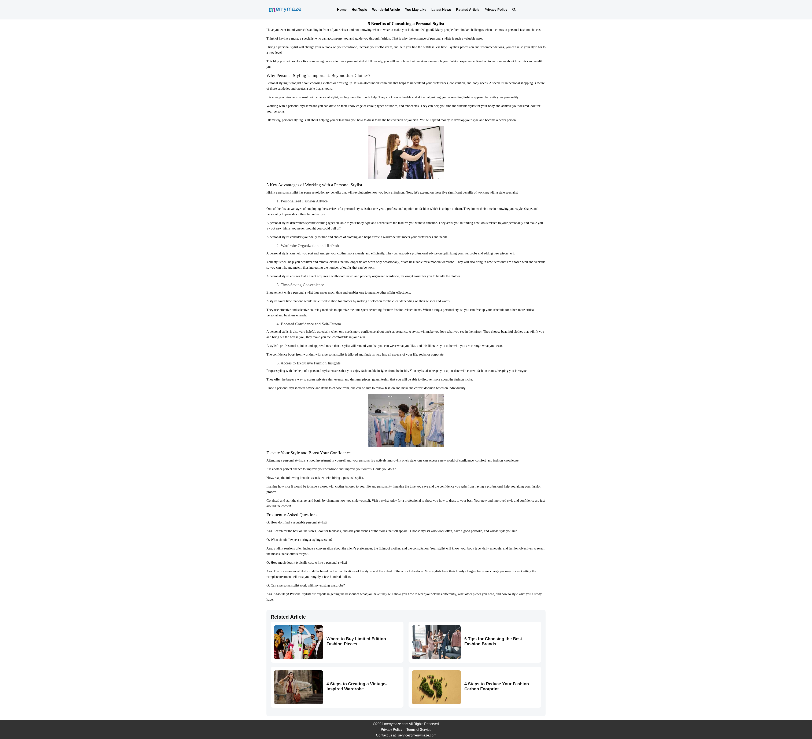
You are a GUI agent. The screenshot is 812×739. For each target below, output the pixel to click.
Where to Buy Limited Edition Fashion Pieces (356, 641)
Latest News (441, 9)
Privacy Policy (495, 9)
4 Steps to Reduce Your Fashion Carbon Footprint (496, 686)
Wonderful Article (386, 9)
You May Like (415, 9)
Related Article (467, 9)
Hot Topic (359, 9)
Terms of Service (418, 729)
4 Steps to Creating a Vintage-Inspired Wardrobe (356, 686)
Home (342, 9)
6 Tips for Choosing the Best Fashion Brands (493, 641)
